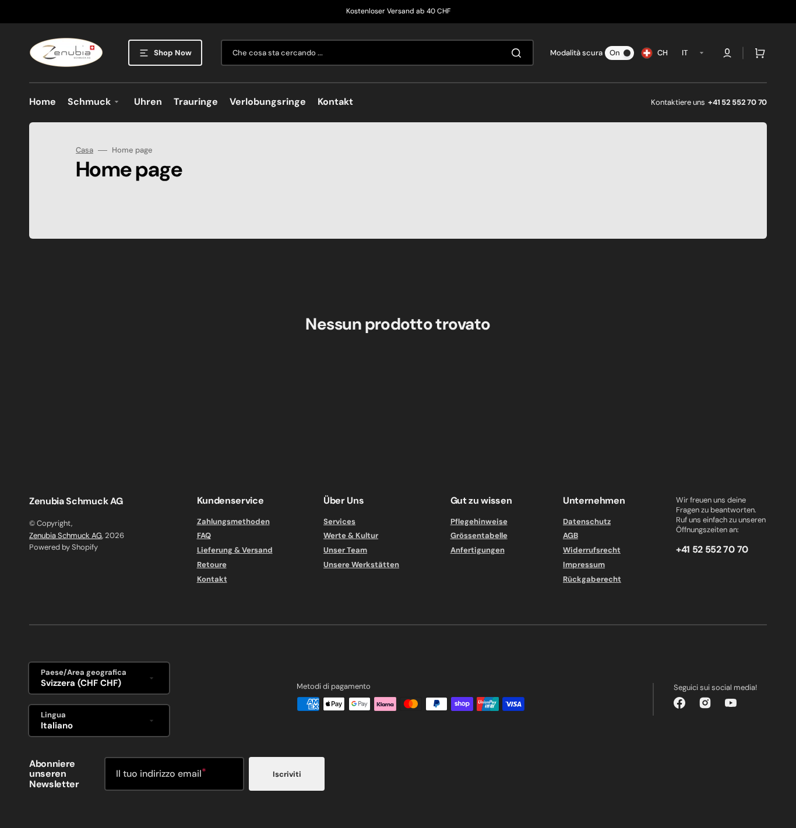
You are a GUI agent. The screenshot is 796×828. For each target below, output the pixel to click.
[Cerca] (518, 53)
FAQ (204, 535)
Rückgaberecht (592, 579)
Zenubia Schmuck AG (65, 535)
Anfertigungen (477, 550)
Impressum (584, 564)
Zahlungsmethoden (233, 521)
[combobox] (377, 53)
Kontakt (212, 579)
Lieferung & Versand (235, 550)
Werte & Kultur (350, 535)
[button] (727, 53)
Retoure (212, 564)
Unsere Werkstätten (361, 564)
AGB (570, 535)
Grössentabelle (479, 535)
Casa (84, 150)
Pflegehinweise (479, 521)
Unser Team (345, 550)
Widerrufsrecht (592, 550)
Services (339, 521)
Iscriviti (287, 774)
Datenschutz (587, 521)
